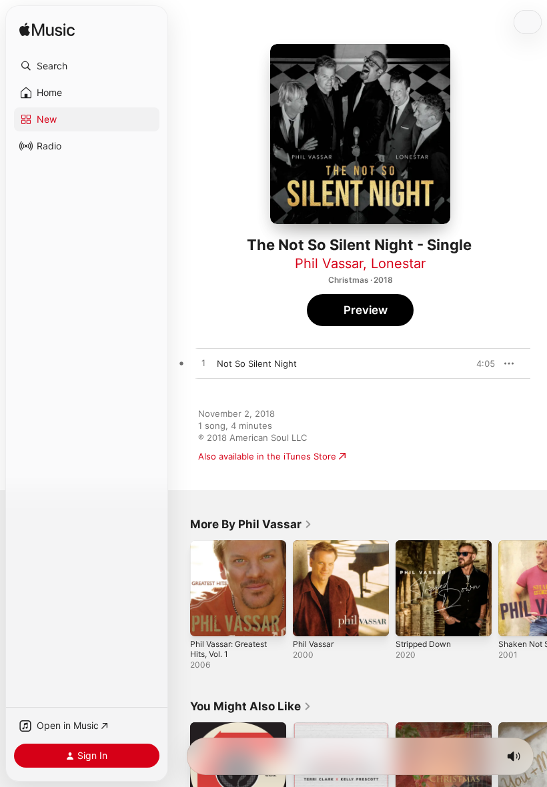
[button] (87, 66)
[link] (251, 524)
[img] (47, 30)
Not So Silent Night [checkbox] (257, 363)
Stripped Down (423, 644)
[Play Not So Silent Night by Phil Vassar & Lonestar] (203, 363)
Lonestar (398, 263)
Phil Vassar (329, 263)
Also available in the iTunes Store (267, 456)
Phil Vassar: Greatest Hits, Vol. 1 (228, 649)
